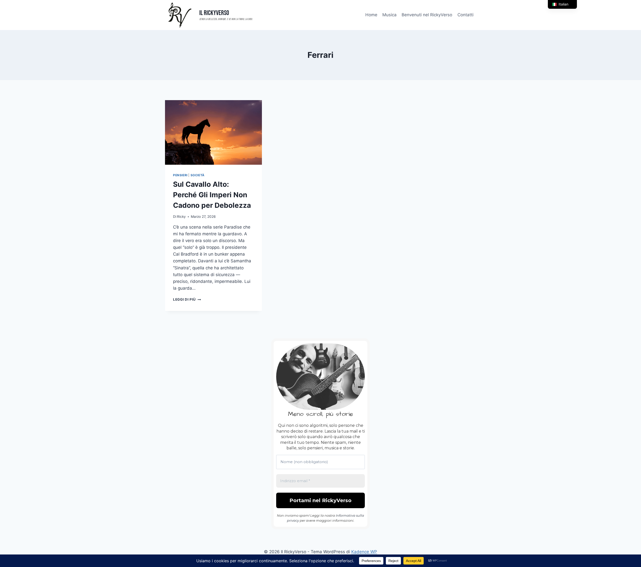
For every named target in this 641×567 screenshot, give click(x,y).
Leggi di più (187, 299)
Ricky (181, 217)
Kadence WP (364, 551)
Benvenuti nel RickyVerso (427, 14)
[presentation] (213, 132)
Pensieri (180, 175)
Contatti (465, 14)
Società (198, 175)
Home (371, 14)
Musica (389, 14)
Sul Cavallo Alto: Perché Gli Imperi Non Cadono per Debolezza (212, 195)
